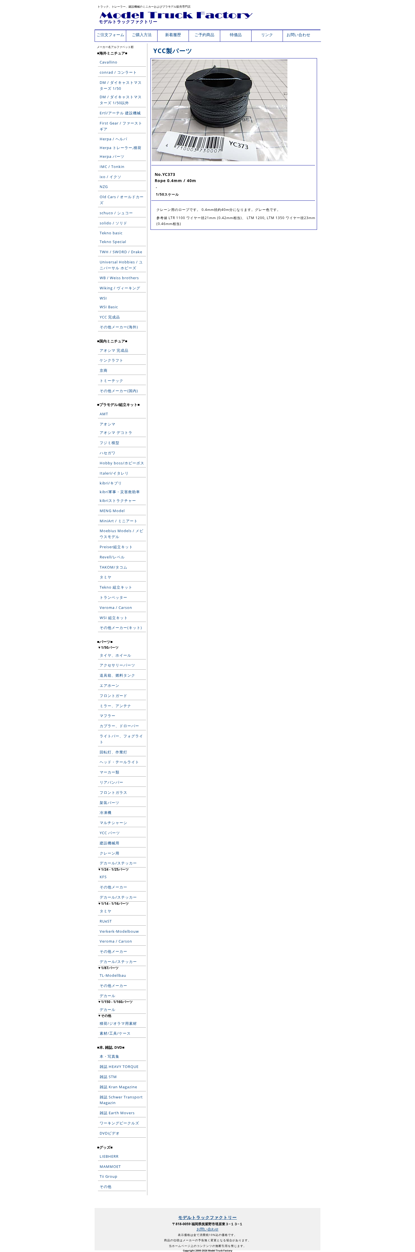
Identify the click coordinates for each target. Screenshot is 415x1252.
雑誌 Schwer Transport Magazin (121, 1099)
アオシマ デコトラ (116, 432)
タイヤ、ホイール (115, 655)
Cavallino (108, 62)
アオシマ (107, 424)
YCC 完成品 (110, 317)
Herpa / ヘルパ (113, 138)
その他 (106, 1186)
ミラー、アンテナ (115, 705)
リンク (267, 34)
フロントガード (113, 695)
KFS (103, 876)
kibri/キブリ (111, 483)
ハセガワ (107, 452)
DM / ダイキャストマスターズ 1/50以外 (121, 99)
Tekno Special (113, 241)
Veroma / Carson (116, 607)
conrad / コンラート (118, 72)
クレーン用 (109, 853)
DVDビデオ (110, 1133)
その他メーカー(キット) (121, 627)
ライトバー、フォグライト (121, 738)
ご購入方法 (142, 34)
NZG (104, 186)
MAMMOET (110, 1166)
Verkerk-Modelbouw (119, 931)
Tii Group (108, 1176)
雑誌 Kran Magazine (118, 1086)
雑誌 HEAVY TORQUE (119, 1066)
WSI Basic (109, 306)
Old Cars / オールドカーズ (122, 199)
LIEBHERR (109, 1156)
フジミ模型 (109, 442)
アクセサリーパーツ (117, 665)
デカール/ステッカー (118, 863)
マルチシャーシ (113, 822)
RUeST (106, 921)
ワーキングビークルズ (119, 1123)
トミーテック (111, 380)
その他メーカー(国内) (119, 390)
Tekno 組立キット (116, 587)
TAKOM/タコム (113, 567)
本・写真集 (109, 1056)
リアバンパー (111, 782)
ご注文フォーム (110, 34)
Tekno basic (111, 232)
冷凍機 (106, 812)
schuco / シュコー (116, 212)
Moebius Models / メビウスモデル (121, 533)
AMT (104, 413)
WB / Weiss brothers (119, 277)
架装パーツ (109, 802)
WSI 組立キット (114, 617)
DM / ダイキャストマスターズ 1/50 (121, 85)
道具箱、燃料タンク (117, 675)
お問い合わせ (298, 34)
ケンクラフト (111, 360)
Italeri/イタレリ (114, 473)
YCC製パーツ (173, 51)
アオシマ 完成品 (114, 350)
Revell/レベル (112, 557)
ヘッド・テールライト (119, 761)
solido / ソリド (113, 223)
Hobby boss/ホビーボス (122, 463)
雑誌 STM (108, 1076)
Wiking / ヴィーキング (120, 287)
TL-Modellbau (113, 975)
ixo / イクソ (110, 176)
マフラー (107, 715)
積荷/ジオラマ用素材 (118, 1023)
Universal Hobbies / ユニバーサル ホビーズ (121, 264)
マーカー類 (109, 772)
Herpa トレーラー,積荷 (120, 147)
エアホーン (109, 685)
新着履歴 (173, 34)
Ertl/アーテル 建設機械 (120, 112)
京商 (104, 370)
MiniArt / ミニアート (119, 520)
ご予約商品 (204, 34)
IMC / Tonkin (112, 166)
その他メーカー (113, 887)
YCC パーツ (110, 832)
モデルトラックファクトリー (128, 21)
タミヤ (106, 577)
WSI (103, 298)
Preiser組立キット (116, 546)
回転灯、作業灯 (113, 752)
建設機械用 (109, 842)
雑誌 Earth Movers (117, 1112)
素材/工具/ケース (115, 1033)
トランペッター (113, 597)
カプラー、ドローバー (119, 725)
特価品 (236, 34)
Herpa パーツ (112, 156)
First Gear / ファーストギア (121, 126)
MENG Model (112, 510)
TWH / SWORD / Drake (121, 251)
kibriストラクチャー (118, 500)
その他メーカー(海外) (119, 326)
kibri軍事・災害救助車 (120, 491)
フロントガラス (113, 792)
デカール (107, 995)
